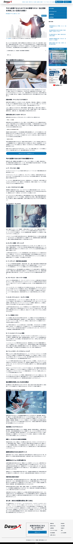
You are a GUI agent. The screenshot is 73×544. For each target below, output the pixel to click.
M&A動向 (52, 8)
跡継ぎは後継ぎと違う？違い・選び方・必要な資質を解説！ (57, 43)
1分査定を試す (60, 1)
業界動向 (52, 17)
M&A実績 (35, 1)
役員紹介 (41, 1)
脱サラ (19, 13)
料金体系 (27, 1)
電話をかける (37, 532)
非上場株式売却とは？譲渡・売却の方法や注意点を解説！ (57, 35)
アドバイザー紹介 (46, 1)
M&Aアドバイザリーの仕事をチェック (26, 153)
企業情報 (38, 1)
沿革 (50, 1)
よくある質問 (63, 532)
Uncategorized (53, 11)
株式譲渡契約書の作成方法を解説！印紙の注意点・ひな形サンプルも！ (57, 31)
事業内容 (23, 1)
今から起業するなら (15, 13)
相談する (67, 1)
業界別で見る (31, 1)
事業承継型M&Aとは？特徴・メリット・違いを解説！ (57, 26)
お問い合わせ (52, 535)
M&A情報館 (53, 1)
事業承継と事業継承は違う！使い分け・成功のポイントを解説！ (57, 39)
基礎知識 (8, 13)
